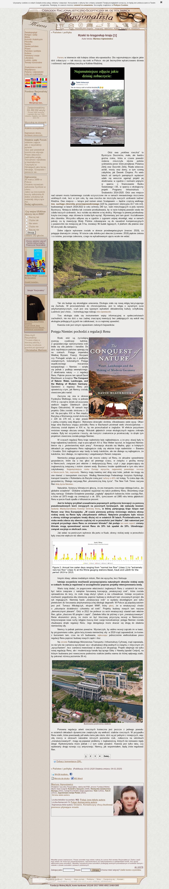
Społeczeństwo (31, 46)
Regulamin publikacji (54, 879)
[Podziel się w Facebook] (71, 775)
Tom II (107, 791)
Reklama (90, 879)
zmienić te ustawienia (83, 5)
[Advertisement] (76, 170)
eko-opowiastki (104, 312)
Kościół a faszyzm (76, 789)
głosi (111, 606)
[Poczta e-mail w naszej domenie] (71, 27)
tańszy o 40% (109, 478)
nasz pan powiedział (34, 150)
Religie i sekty (31, 35)
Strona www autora (61, 795)
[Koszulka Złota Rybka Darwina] (36, 320)
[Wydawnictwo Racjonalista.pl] (108, 27)
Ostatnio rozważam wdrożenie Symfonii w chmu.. (35, 187)
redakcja (95, 881)
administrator (106, 881)
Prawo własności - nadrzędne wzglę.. (33, 156)
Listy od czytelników (34, 74)
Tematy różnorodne (33, 62)
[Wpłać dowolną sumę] (36, 101)
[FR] (39, 79)
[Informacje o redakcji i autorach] (116, 27)
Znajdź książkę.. (32, 282)
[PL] (27, 79)
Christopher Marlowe (36, 350)
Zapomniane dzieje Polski (69, 793)
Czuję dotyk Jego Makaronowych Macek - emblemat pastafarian (35, 328)
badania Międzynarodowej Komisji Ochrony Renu (75, 509)
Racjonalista (62, 881)
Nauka (28, 44)
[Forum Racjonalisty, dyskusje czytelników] (62, 27)
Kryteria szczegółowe (34, 128)
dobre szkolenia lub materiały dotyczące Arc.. (34, 199)
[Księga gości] (100, 27)
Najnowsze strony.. (33, 133)
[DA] (33, 86)
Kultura (28, 53)
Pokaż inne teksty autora (92, 800)
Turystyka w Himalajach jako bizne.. (36, 165)
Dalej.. (107, 756)
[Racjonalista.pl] (84, 22)
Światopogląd (31, 32)
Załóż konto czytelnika (130, 870)
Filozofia (28, 42)
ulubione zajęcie (32, 142)
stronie (64, 642)
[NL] (44, 86)
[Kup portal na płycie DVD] (80, 27)
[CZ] (27, 86)
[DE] (39, 83)
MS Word (78, 778)
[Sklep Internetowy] (90, 27)
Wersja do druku (61, 778)
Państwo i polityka (33, 51)
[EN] (33, 79)
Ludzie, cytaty (31, 60)
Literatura (29, 58)
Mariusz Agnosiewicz (62, 784)
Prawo (28, 49)
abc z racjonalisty (33, 145)
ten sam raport (127, 523)
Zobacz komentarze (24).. (69, 761)
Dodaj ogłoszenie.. (34, 204)
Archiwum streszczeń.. (34, 135)
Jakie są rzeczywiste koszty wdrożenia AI (35, 193)
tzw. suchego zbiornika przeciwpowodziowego (75, 204)
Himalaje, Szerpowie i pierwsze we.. (35, 170)
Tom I (96, 791)
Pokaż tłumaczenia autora (84, 802)
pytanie (28, 147)
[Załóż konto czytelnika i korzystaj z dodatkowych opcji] (134, 27)
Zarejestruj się (109, 879)
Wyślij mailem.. (62, 774)
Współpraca (30, 70)
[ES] (27, 83)
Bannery (68, 879)
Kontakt (120, 879)
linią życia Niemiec (64, 484)
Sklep (98, 879)
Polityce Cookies (121, 5)
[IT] (44, 79)
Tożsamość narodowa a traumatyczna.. (35, 160)
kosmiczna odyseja (34, 152)
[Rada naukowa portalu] (125, 27)
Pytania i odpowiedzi (34, 72)
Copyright (73, 881)
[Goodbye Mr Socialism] (36, 274)
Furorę (60, 57)
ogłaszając (103, 635)
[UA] (44, 83)
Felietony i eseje (32, 55)
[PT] (33, 83)
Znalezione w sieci (33, 67)
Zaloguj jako (56, 870)
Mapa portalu (79, 879)
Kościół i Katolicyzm (34, 39)
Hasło (77, 870)
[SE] (39, 86)
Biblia (27, 37)
